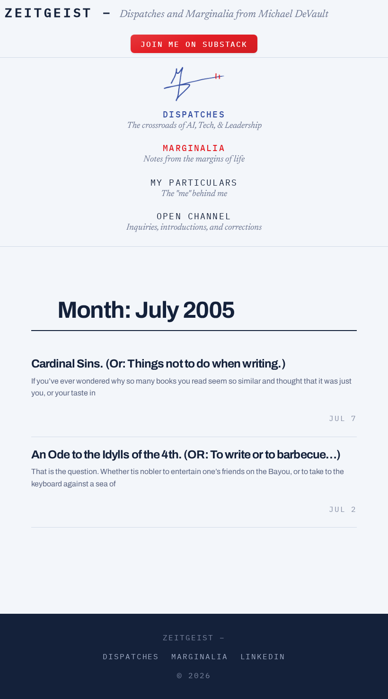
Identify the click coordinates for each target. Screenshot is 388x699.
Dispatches (194, 114)
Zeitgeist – (58, 12)
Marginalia (194, 148)
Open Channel (194, 216)
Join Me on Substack (194, 44)
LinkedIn (262, 656)
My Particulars (194, 182)
